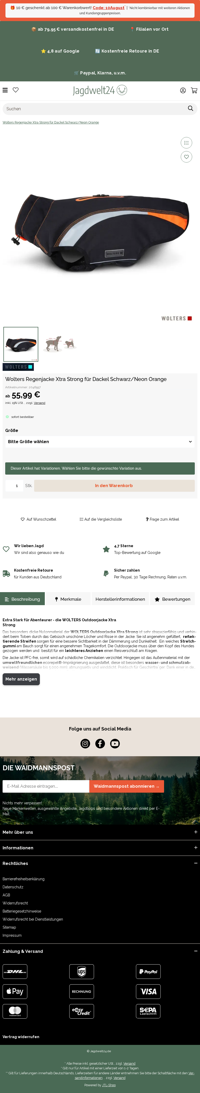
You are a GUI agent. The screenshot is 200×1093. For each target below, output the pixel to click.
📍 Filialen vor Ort (149, 29)
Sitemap (9, 927)
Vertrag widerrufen (21, 1037)
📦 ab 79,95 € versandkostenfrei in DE (72, 29)
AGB (6, 895)
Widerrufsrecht (15, 903)
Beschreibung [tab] (25, 599)
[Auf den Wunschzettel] (186, 157)
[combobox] (100, 442)
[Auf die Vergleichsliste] (186, 142)
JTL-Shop (109, 1085)
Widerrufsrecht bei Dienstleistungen (33, 919)
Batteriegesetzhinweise (22, 911)
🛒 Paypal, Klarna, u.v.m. (100, 72)
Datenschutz (13, 887)
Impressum (12, 935)
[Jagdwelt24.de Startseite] (100, 90)
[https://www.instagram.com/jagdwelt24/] (85, 743)
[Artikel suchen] (190, 109)
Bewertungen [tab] (176, 599)
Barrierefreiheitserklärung (24, 879)
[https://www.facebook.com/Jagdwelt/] (100, 743)
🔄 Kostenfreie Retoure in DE (127, 51)
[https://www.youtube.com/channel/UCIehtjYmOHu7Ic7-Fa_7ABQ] (115, 743)
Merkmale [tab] (70, 599)
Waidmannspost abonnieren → (127, 786)
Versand (39, 403)
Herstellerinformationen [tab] (120, 599)
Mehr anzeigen (21, 679)
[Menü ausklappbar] (5, 90)
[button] (183, 90)
